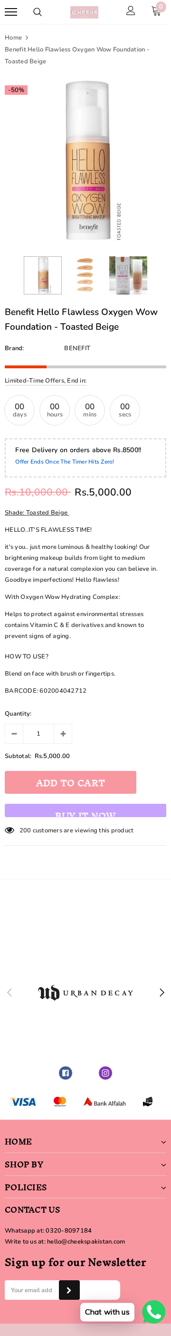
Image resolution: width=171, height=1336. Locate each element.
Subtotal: (18, 756)
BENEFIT (77, 348)
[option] (85, 161)
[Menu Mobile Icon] (11, 12)
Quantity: (18, 713)
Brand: (14, 348)
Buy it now (85, 811)
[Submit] (69, 1290)
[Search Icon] (37, 12)
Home (13, 37)
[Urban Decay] (85, 993)
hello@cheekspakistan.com (86, 1241)
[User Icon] (130, 12)
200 (25, 830)
